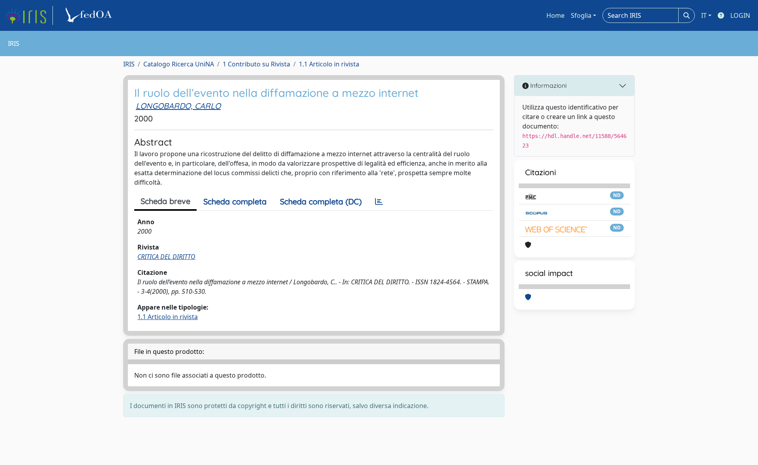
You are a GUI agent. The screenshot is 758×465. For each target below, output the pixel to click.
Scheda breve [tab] (165, 201)
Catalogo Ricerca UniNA (178, 64)
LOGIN (740, 15)
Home (555, 15)
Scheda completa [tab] (234, 201)
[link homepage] (29, 15)
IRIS (129, 64)
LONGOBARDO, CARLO (178, 106)
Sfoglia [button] (581, 15)
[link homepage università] (90, 15)
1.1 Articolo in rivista (329, 64)
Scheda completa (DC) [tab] (321, 201)
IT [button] (704, 15)
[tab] (379, 201)
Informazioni (548, 85)
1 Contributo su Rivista (256, 64)
